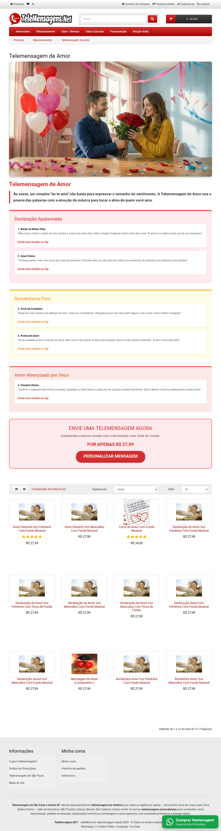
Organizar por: (99, 488)
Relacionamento (45, 31)
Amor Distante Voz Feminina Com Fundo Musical (32, 528)
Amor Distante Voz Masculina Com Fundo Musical (84, 528)
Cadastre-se (187, 4)
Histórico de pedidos (73, 768)
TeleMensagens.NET (66, 822)
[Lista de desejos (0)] (28, 4)
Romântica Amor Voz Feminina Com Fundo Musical (136, 680)
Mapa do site (16, 782)
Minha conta (69, 761)
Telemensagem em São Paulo (26, 775)
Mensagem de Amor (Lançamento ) (84, 680)
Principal (19, 40)
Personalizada (118, 31)
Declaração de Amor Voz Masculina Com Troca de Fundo (136, 606)
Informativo (68, 775)
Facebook (122, 826)
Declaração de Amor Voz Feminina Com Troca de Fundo (32, 604)
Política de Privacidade (22, 768)
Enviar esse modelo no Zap (33, 242)
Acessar (205, 4)
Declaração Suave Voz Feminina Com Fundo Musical (189, 604)
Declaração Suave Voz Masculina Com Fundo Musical (31, 680)
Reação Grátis (141, 31)
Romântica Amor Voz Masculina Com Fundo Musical (189, 680)
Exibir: (171, 488)
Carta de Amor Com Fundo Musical (137, 528)
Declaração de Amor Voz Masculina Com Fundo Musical (84, 604)
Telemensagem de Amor (76, 40)
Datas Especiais (95, 31)
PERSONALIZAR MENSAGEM (111, 456)
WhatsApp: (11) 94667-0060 (97, 826)
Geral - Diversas (70, 31)
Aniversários (23, 31)
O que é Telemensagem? (23, 761)
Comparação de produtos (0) (49, 489)
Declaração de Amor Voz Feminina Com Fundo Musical (189, 528)
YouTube (135, 826)
